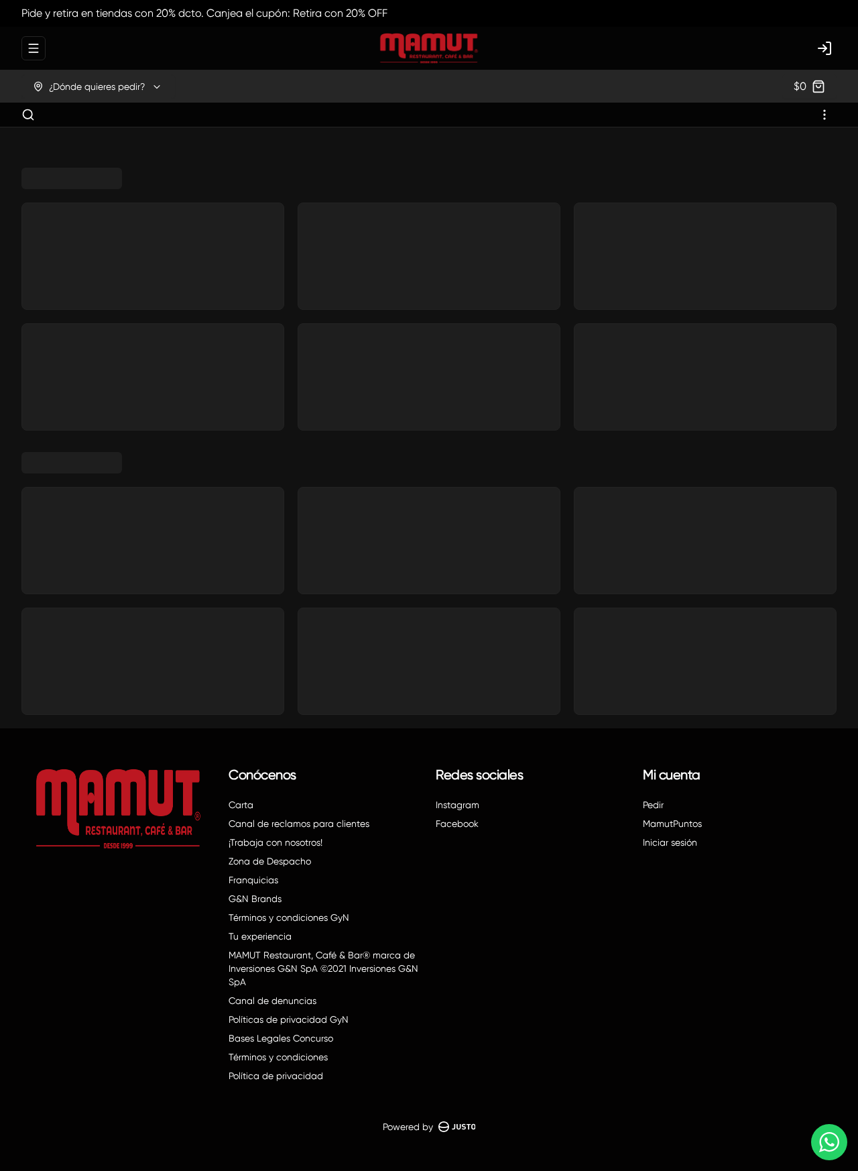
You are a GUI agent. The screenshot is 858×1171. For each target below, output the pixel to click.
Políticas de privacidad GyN (289, 1019)
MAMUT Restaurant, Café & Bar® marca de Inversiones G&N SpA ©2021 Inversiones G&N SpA (323, 968)
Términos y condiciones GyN (289, 917)
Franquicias (253, 880)
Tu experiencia (260, 936)
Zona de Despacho (270, 861)
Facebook (457, 823)
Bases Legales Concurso (281, 1038)
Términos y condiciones (278, 1057)
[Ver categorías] (824, 115)
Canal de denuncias (272, 1000)
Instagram (457, 804)
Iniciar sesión (670, 842)
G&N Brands (255, 898)
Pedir (653, 804)
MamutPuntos (672, 823)
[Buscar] (28, 114)
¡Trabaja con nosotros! (275, 842)
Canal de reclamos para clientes (299, 823)
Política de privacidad (276, 1075)
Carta (241, 804)
